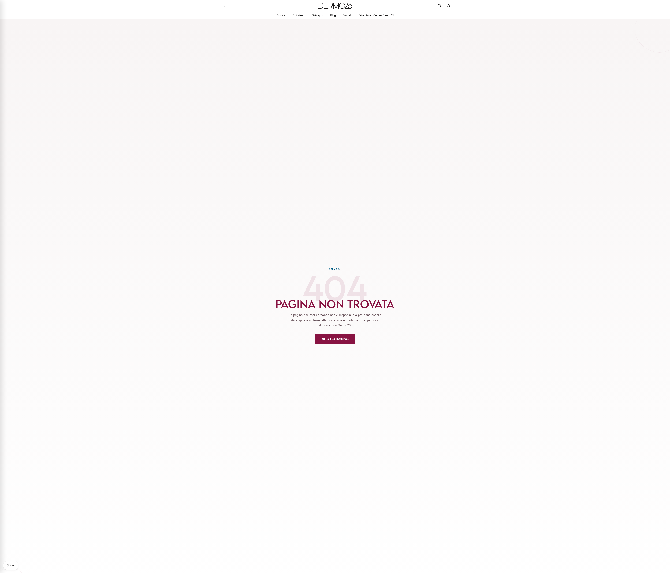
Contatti (347, 15)
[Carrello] (448, 6)
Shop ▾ (281, 15)
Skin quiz (318, 15)
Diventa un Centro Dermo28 (376, 15)
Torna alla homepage (335, 339)
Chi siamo (299, 15)
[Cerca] (439, 6)
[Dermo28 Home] (335, 5)
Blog (333, 15)
